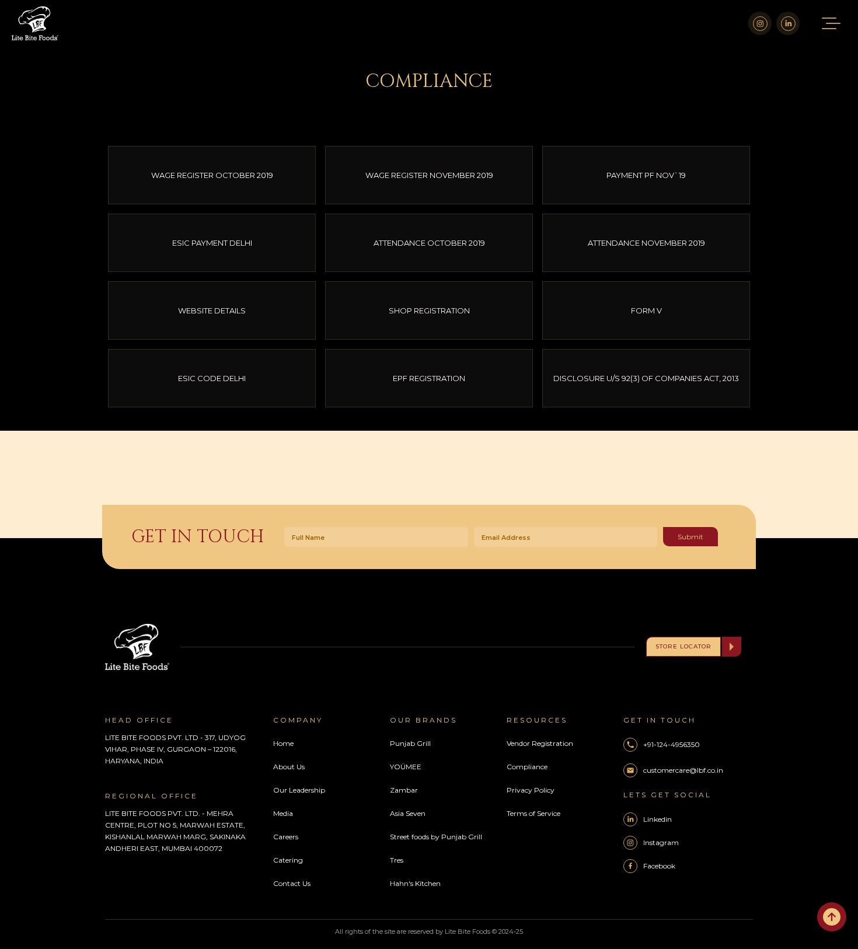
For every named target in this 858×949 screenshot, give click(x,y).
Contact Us (292, 883)
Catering (288, 860)
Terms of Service (533, 813)
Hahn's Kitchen (415, 883)
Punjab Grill (410, 743)
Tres (396, 860)
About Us (289, 766)
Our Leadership (299, 790)
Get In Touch (197, 537)
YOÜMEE (405, 766)
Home (283, 743)
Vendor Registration (540, 743)
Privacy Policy (530, 790)
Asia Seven (407, 813)
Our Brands (423, 720)
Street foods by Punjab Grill (436, 836)
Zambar (404, 790)
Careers (285, 836)
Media (283, 813)
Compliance (527, 766)
